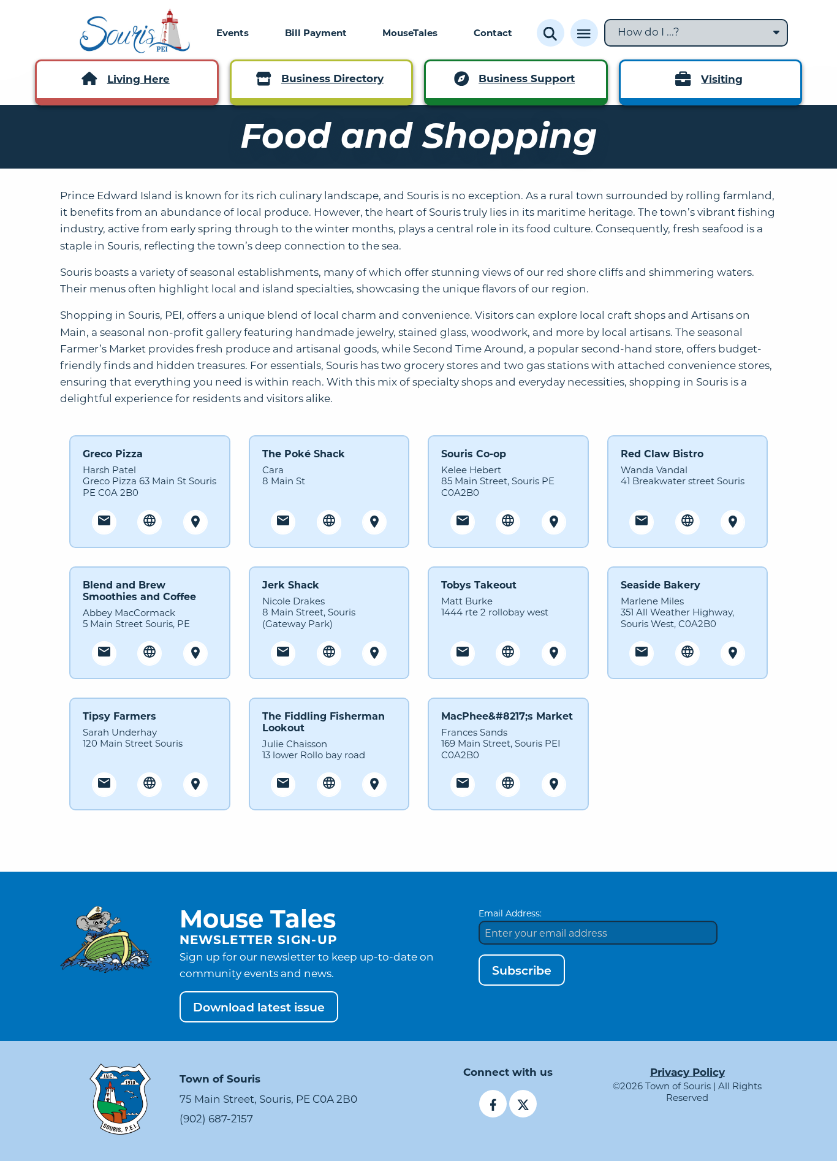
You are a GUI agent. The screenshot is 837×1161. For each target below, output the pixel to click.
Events (232, 32)
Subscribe (521, 970)
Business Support (527, 79)
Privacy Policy (687, 1072)
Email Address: (510, 913)
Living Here (138, 79)
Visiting (722, 79)
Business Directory (332, 79)
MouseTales (409, 32)
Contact (493, 32)
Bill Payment (316, 32)
